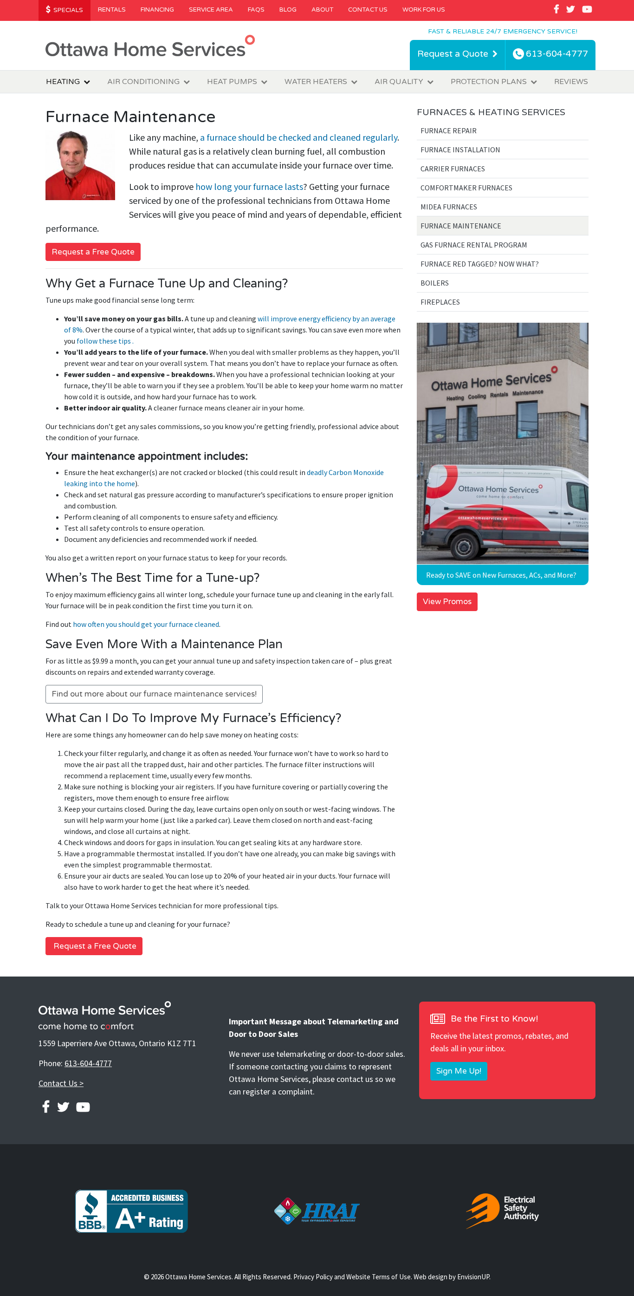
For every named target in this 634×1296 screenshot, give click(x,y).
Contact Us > (61, 1083)
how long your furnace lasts (249, 186)
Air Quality (399, 81)
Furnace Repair (449, 130)
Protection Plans (489, 81)
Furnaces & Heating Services (491, 112)
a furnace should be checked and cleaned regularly (298, 137)
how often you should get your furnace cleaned (146, 624)
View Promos (447, 601)
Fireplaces (440, 301)
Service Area (211, 9)
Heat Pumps (232, 81)
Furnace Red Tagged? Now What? (480, 263)
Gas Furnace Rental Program (474, 244)
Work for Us (423, 9)
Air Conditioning (143, 81)
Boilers (435, 282)
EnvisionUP (473, 1276)
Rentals (112, 9)
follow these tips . (105, 340)
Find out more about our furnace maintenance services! (154, 694)
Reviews (571, 81)
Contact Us (368, 9)
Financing (157, 9)
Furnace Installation (460, 149)
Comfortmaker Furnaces (466, 187)
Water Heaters (316, 81)
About (322, 9)
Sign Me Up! (458, 1071)
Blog (288, 9)
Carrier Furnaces (453, 168)
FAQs (256, 9)
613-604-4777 (88, 1063)
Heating (63, 81)
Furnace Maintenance (461, 225)
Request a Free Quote (93, 252)
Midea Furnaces (449, 206)
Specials (67, 10)
